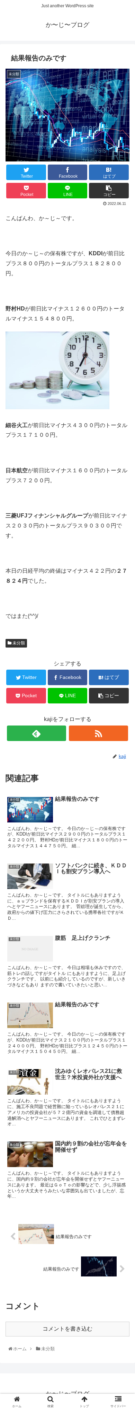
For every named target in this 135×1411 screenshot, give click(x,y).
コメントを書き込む (67, 1329)
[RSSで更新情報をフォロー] (98, 733)
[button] (122, 886)
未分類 (18, 643)
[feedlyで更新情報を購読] (36, 733)
